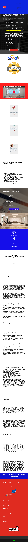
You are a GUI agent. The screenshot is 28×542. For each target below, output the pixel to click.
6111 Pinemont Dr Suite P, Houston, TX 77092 (9, 519)
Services (12, 536)
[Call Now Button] (14, 540)
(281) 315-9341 (13, 474)
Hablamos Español (14, 476)
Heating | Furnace (9, 42)
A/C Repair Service (9, 45)
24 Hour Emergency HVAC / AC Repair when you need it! (15, 47)
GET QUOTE (14, 50)
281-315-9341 (6, 16)
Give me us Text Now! (14, 209)
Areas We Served (8, 536)
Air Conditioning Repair (9, 38)
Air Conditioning (19, 536)
